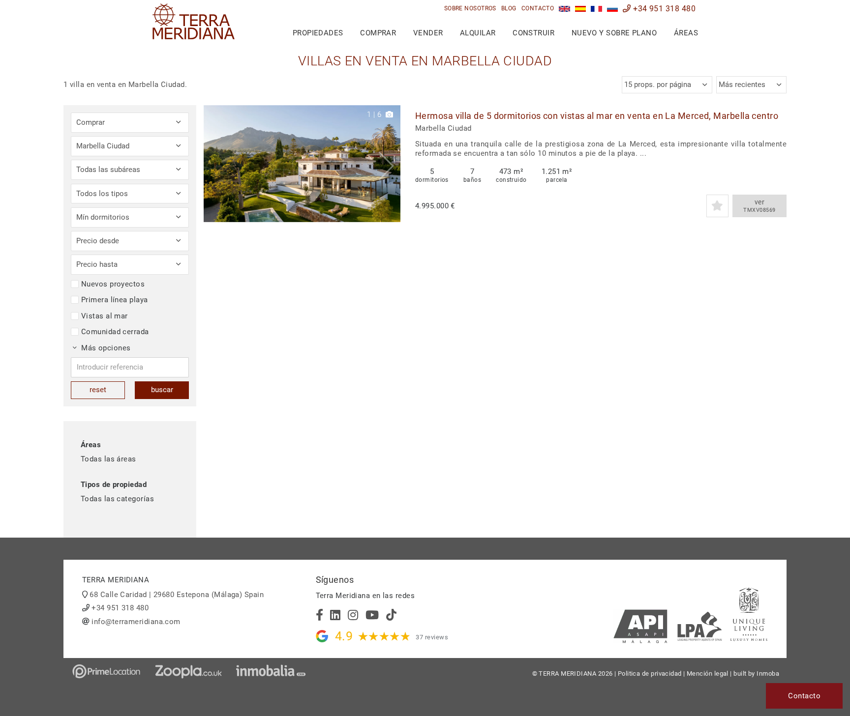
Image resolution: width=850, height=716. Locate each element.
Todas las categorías (117, 498)
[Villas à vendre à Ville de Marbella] (596, 8)
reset (98, 389)
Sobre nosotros (470, 8)
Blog (508, 8)
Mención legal (708, 673)
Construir (533, 33)
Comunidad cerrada (115, 331)
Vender (428, 33)
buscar (162, 389)
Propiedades (318, 33)
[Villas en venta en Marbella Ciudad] (580, 8)
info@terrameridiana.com (135, 621)
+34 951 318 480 (663, 8)
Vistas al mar (104, 316)
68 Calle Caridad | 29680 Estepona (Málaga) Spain (177, 594)
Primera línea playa (114, 299)
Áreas (686, 33)
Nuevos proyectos (113, 284)
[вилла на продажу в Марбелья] (612, 8)
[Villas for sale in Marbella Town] (564, 8)
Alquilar (478, 33)
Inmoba (768, 673)
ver (759, 205)
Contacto (537, 8)
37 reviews (432, 637)
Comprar (378, 33)
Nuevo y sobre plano (614, 33)
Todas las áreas (108, 459)
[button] (389, 163)
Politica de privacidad (650, 673)
